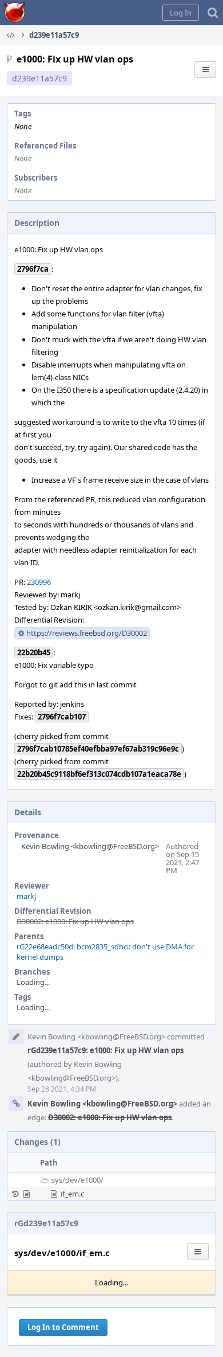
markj (26, 896)
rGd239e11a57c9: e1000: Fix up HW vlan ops (105, 1050)
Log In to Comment (63, 1327)
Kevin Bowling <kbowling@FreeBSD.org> (90, 846)
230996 (39, 582)
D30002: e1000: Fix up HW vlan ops (75, 921)
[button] (180, 13)
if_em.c (72, 1193)
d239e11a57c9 (39, 78)
